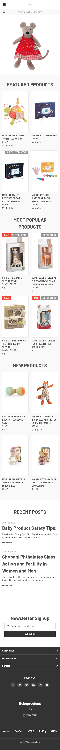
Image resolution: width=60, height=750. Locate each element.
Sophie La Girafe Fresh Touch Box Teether (43, 342)
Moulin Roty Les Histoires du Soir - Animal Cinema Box (41, 198)
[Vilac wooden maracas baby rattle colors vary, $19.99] (15, 392)
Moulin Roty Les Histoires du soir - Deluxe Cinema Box (12, 198)
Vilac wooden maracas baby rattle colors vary (14, 419)
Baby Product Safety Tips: (29, 528)
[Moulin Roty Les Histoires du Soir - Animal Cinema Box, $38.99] (44, 171)
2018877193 (31, 715)
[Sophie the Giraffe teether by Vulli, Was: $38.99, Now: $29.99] (15, 254)
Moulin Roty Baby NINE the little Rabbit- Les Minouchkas (13, 482)
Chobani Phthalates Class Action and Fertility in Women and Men (28, 563)
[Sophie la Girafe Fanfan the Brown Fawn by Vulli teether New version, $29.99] (44, 254)
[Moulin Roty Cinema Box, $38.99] (44, 112)
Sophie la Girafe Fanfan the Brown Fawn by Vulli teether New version (44, 281)
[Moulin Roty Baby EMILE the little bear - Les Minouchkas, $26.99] (44, 455)
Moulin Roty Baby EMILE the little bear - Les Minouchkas (44, 482)
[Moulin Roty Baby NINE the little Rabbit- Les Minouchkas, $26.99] (15, 455)
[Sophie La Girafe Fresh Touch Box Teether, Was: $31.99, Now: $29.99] (44, 317)
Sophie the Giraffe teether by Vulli (12, 280)
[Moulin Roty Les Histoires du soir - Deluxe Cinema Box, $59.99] (15, 171)
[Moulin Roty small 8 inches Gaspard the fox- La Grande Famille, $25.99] (44, 392)
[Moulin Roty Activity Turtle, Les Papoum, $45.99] (15, 112)
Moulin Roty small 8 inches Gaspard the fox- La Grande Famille (44, 419)
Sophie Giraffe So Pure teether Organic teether (14, 344)
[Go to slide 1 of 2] (4, 45)
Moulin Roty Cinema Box (44, 135)
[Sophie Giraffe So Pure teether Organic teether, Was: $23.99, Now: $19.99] (15, 317)
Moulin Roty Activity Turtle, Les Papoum (13, 137)
